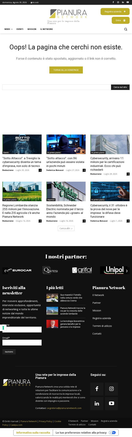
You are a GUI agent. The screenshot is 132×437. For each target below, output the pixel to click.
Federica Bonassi (55, 170)
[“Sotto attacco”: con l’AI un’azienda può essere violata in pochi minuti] (66, 144)
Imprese (50, 199)
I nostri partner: (66, 256)
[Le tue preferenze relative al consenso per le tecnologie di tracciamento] (3, 328)
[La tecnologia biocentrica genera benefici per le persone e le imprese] (52, 324)
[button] (126, 29)
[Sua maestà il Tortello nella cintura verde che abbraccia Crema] (52, 298)
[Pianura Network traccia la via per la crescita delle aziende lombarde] (52, 311)
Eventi (6, 152)
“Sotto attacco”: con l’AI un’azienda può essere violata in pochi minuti (65, 161)
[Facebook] (113, 2)
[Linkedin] (123, 2)
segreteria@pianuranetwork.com (64, 408)
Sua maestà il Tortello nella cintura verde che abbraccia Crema (71, 298)
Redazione (7, 170)
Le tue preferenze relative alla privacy (81, 432)
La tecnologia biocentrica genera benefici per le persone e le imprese (72, 324)
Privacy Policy (45, 421)
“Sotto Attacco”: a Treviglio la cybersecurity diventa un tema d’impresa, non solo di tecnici (21, 161)
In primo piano (53, 152)
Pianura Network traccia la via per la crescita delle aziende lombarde (72, 311)
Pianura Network (29, 421)
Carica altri (65, 228)
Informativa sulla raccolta (33, 432)
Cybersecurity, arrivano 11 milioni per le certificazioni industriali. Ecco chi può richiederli (107, 163)
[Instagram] (118, 2)
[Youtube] (128, 2)
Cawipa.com (16, 424)
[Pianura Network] (16, 382)
